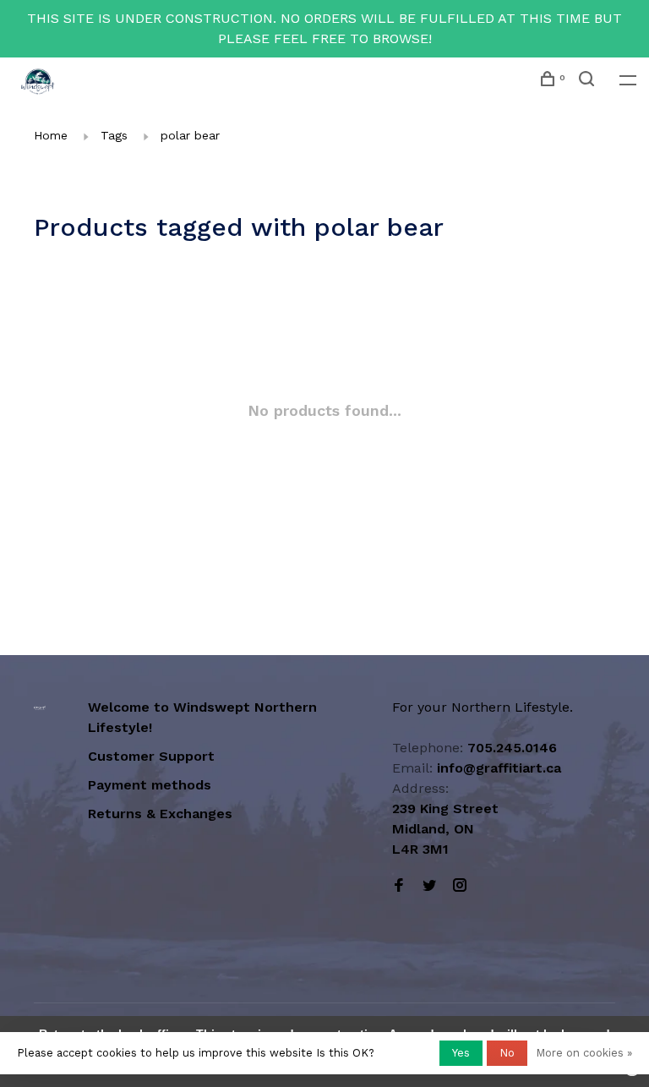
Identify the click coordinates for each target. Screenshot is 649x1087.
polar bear (190, 135)
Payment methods (149, 785)
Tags (114, 135)
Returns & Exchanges (160, 814)
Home (51, 135)
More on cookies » (584, 1052)
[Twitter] (429, 886)
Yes (461, 1052)
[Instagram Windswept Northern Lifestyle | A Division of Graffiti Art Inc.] (459, 886)
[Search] (588, 81)
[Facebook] (399, 886)
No (507, 1052)
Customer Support (151, 756)
